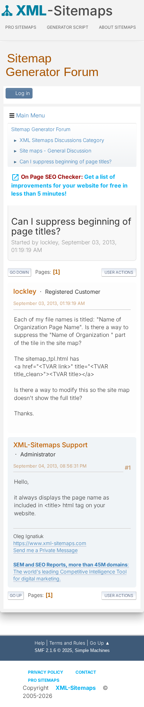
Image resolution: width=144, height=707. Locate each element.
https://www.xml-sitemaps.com (49, 543)
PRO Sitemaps (20, 27)
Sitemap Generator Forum (52, 65)
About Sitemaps (117, 27)
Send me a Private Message (45, 550)
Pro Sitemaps (43, 680)
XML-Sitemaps (76, 687)
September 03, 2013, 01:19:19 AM (49, 303)
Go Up (16, 595)
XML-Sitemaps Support (50, 445)
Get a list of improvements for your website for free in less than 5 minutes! (69, 185)
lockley (24, 291)
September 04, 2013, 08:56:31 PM (50, 466)
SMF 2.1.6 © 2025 (53, 650)
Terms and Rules (67, 643)
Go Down (19, 272)
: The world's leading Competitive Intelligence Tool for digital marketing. (71, 572)
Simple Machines (92, 650)
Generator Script (67, 27)
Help (40, 643)
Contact (85, 672)
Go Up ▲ (100, 643)
